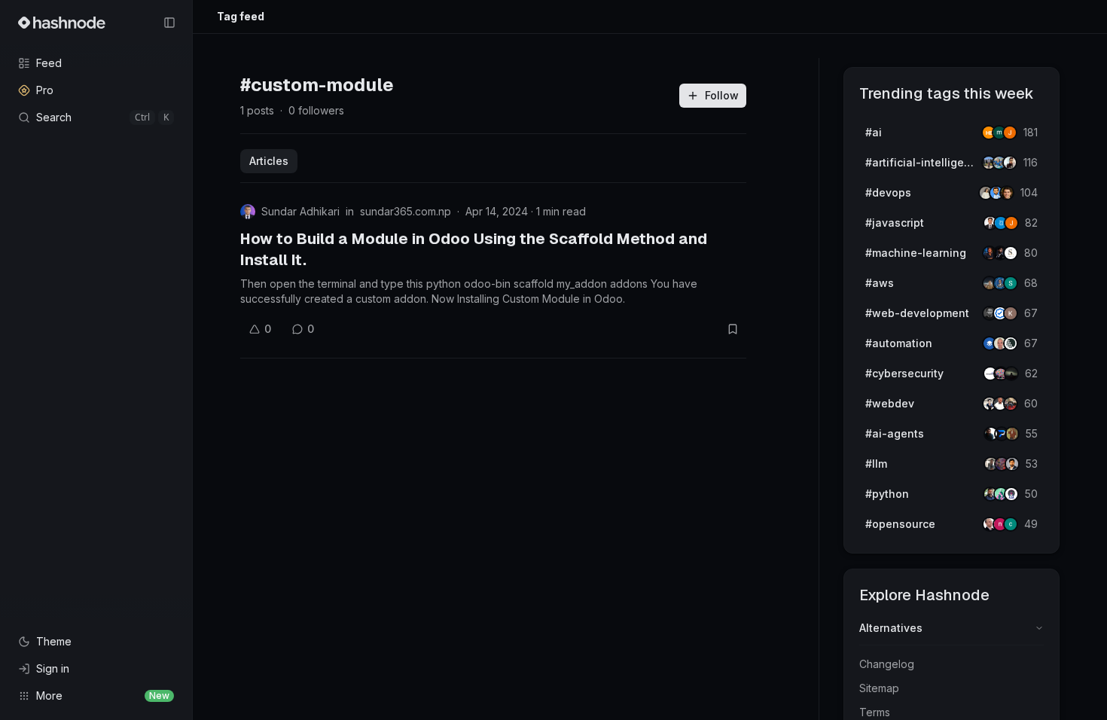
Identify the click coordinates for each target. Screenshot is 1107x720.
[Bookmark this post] (732, 329)
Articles (268, 160)
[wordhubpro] (1010, 313)
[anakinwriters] (1010, 343)
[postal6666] (1012, 433)
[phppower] (1010, 403)
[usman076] (1009, 162)
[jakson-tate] (1006, 192)
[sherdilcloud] (1010, 283)
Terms (874, 712)
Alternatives (890, 627)
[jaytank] (1011, 494)
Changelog (886, 663)
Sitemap (879, 688)
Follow (722, 95)
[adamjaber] (1012, 463)
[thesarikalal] (1010, 253)
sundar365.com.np (405, 211)
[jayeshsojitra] (1009, 132)
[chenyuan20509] (1010, 524)
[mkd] (1011, 373)
